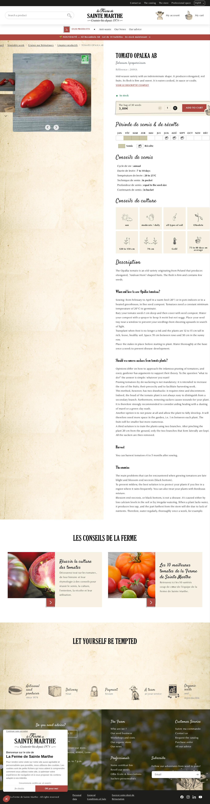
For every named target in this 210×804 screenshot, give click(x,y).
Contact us (135, 3)
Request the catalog (186, 737)
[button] (76, 29)
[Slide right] (56, 127)
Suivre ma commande (188, 728)
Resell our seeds (120, 769)
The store (163, 3)
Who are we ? (119, 728)
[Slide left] (47, 127)
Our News (120, 29)
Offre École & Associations (126, 774)
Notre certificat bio (122, 765)
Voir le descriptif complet (132, 85)
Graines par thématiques (41, 45)
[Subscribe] (197, 774)
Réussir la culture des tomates (75, 565)
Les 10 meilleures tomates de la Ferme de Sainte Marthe (178, 571)
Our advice (135, 29)
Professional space (181, 3)
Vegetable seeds (16, 45)
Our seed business (121, 733)
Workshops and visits (123, 737)
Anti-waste (105, 29)
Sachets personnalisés (123, 778)
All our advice (183, 746)
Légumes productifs (67, 45)
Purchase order (184, 742)
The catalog (150, 3)
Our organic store (121, 742)
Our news (116, 746)
